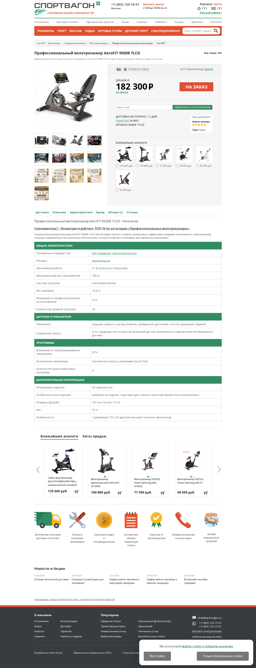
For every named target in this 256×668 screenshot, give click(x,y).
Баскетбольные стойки (151, 636)
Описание (59, 212)
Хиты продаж (94, 436)
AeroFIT (41, 43)
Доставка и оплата (67, 22)
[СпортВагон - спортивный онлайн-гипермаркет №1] (64, 9)
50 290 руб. (206, 165)
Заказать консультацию (207, 631)
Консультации (69, 621)
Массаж (76, 31)
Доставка (42, 212)
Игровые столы (110, 31)
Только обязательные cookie (223, 656)
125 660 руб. (126, 165)
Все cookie (157, 656)
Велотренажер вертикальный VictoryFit (105, 482)
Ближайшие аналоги (59, 436)
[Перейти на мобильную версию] (98, 3)
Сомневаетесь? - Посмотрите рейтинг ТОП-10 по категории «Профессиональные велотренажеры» (111, 228)
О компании (41, 22)
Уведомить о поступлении (192, 107)
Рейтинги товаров (71, 636)
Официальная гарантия (100, 22)
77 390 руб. (166, 165)
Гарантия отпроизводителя (156, 536)
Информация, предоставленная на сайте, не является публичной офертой (74, 599)
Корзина (206, 4)
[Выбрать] (163, 493)
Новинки (142, 22)
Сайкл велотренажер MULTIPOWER (62, 481)
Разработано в (48, 652)
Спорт (61, 31)
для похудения (101, 253)
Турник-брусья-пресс (113, 626)
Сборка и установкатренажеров (77, 538)
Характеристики (81, 212)
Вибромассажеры (111, 636)
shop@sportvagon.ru (210, 617)
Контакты (216, 22)
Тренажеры (45, 31)
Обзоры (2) (115, 212)
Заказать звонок (153, 4)
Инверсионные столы (113, 631)
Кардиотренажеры (75, 43)
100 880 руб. (146, 165)
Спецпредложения (165, 31)
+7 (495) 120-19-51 (125, 4)
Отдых (90, 31)
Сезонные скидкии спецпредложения (104, 538)
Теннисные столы (148, 631)
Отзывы (178, 22)
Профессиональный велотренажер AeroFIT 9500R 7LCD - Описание (86, 221)
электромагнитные (124, 253)
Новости (39, 631)
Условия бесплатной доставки (51, 579)
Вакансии (197, 22)
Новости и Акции (49, 569)
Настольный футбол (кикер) (154, 621)
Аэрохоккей (145, 626)
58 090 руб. (186, 165)
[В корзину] (77, 491)
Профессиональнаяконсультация (183, 536)
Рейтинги (160, 22)
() (204, 8)
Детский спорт (136, 31)
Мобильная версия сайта (207, 636)
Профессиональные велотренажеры (132, 43)
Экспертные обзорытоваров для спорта (131, 540)
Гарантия (122, 120)
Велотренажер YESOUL (147, 482)
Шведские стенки (111, 621)
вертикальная (101, 260)
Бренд (100, 212)
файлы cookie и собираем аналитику (207, 646)
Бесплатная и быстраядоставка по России (48, 536)
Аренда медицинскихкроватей (211, 537)
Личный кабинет (211, 12)
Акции (125, 22)
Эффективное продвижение (92, 652)
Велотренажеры (99, 43)
